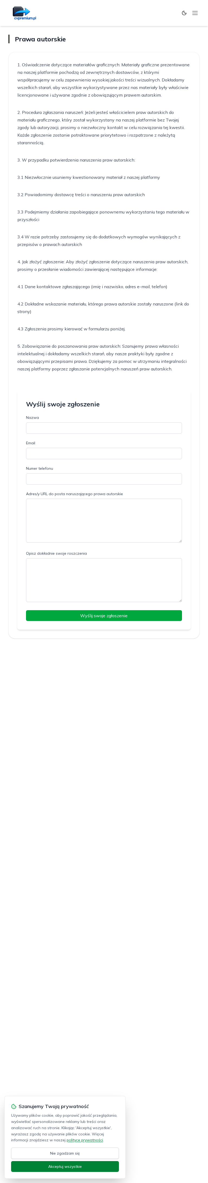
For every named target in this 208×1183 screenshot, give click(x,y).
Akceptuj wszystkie (65, 1166)
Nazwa (32, 417)
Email (30, 443)
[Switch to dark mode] (184, 13)
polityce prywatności (85, 1140)
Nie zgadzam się (65, 1153)
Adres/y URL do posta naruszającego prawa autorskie (74, 493)
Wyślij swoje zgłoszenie (104, 615)
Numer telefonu (39, 468)
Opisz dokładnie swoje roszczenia (56, 553)
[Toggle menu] (195, 13)
